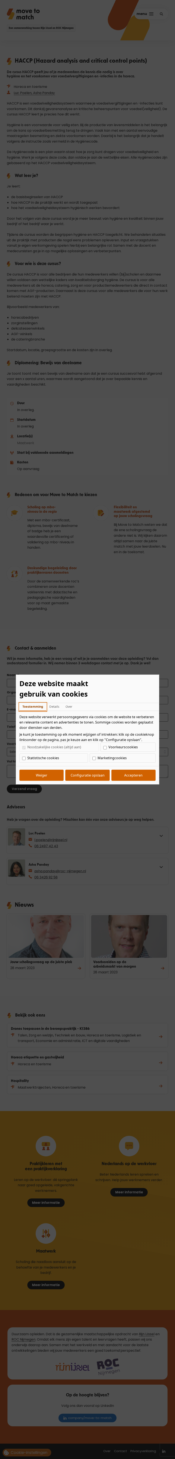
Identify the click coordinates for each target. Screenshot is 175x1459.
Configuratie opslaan (88, 775)
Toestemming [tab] (32, 706)
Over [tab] (69, 706)
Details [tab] (54, 706)
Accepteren (133, 775)
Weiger (41, 775)
